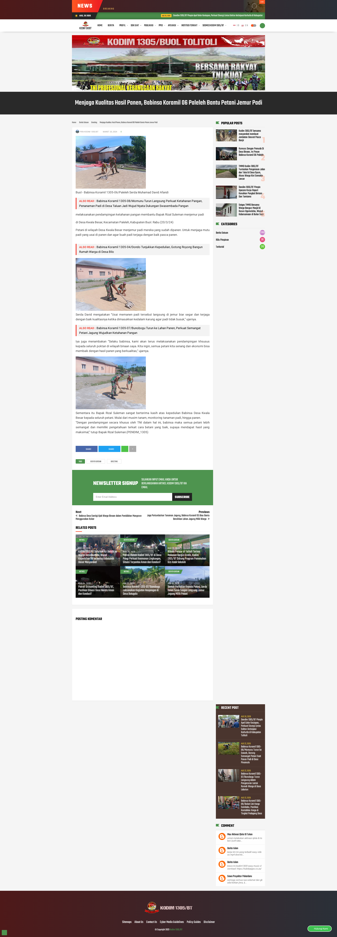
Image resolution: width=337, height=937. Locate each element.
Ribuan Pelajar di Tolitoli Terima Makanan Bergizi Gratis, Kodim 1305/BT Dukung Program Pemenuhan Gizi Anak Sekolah (187, 557)
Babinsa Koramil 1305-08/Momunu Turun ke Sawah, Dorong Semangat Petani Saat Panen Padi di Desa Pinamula (251, 755)
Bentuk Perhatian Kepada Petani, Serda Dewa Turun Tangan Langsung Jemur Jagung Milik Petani (187, 590)
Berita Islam (232, 848)
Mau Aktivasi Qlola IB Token (240, 834)
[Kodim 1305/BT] (169, 915)
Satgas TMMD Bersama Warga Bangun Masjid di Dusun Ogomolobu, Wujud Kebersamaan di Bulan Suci (251, 210)
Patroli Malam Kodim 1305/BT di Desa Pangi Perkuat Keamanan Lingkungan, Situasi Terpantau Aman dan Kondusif (142, 559)
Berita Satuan (95, 461)
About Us (138, 922)
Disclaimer (209, 922)
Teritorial (220, 247)
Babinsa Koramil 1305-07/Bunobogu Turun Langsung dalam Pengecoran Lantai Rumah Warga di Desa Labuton (251, 782)
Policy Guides (194, 922)
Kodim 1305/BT (176, 930)
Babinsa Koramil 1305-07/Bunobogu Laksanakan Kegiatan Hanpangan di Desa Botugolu (141, 590)
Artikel (82, 540)
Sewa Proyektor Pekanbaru (239, 876)
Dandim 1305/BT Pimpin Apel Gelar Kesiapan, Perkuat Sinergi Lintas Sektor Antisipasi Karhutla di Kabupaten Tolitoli (185, 16)
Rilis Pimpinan (222, 240)
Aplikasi (172, 25)
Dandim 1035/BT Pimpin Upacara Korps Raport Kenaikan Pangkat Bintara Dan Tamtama (250, 192)
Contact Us (151, 922)
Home (100, 25)
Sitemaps (127, 922)
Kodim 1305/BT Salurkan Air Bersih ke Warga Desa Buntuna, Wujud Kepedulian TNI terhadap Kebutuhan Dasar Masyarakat (97, 557)
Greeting (114, 461)
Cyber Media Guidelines (172, 922)
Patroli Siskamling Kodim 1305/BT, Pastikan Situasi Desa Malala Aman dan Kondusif (96, 590)
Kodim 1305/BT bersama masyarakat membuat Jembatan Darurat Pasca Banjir (250, 136)
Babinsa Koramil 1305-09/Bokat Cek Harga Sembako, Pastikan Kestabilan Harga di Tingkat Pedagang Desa (251, 807)
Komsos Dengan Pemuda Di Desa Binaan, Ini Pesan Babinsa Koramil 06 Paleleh (251, 151)
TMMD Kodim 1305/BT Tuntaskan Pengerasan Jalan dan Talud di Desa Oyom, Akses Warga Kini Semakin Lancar (252, 172)
